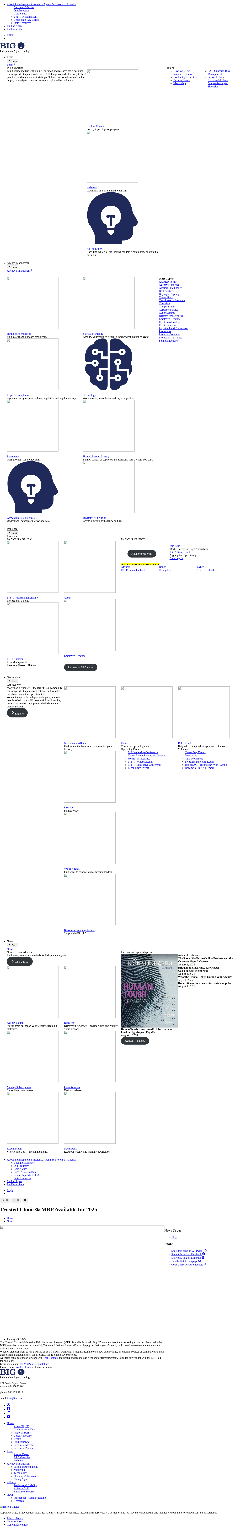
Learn (10, 64)
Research (69, 1022)
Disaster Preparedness (171, 315)
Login (10, 34)
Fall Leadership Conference (143, 752)
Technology (89, 395)
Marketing (19, 1469)
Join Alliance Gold (180, 552)
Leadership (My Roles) (26, 19)
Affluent (125, 566)
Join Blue (175, 545)
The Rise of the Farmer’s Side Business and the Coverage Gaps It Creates (205, 960)
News (10, 949)
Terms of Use (14, 1521)
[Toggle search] (5, 1200)
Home (10, 1218)
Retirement (13, 456)
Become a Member (24, 7)
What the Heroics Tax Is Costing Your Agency (205, 976)
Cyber (67, 597)
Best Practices (166, 291)
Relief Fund (184, 743)
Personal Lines (216, 77)
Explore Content (96, 126)
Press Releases (72, 1087)
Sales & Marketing (93, 333)
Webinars (92, 187)
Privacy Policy (15, 1518)
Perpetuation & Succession (173, 328)
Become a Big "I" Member (199, 767)
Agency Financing (169, 284)
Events (124, 743)
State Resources (22, 22)
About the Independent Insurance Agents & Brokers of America (41, 4)
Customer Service (168, 309)
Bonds (162, 566)
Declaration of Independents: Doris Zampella (204, 983)
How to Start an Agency (96, 456)
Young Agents (71, 868)
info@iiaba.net (15, 1398)
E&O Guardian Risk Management (219, 72)
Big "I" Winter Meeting (140, 761)
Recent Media (14, 1148)
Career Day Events (195, 752)
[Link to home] (12, 48)
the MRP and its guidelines (34, 1364)
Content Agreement (17, 1524)
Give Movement (194, 758)
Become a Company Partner (79, 930)
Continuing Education (185, 77)
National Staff (21, 1432)
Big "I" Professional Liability (23, 597)
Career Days (166, 297)
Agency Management (18, 270)
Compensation (167, 306)
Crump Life (165, 570)
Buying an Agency (169, 294)
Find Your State (15, 29)
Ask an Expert (94, 248)
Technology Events (138, 767)
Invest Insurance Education (199, 761)
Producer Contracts (169, 334)
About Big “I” (21, 1426)
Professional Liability (170, 337)
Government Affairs (75, 743)
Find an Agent (14, 25)
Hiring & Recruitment (19, 333)
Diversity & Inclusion (94, 517)
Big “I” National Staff (26, 16)
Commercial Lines (218, 80)
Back (14, 61)
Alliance (11, 1482)
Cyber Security (167, 312)
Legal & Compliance (18, 395)
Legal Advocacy (23, 1435)
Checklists (164, 303)
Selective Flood (205, 570)
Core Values (20, 13)
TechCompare (50, 1357)
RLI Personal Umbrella (133, 570)
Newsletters (70, 1148)
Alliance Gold (21, 1488)
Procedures (165, 331)
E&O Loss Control (169, 322)
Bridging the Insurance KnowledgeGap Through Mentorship (198, 969)
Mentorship (179, 83)
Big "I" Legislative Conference (145, 764)
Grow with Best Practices (21, 517)
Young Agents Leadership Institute (146, 755)
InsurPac (68, 807)
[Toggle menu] (16, 1200)
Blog (174, 1237)
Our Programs (21, 10)
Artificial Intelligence (170, 287)
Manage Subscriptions (19, 1087)
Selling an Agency (169, 340)
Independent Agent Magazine (218, 85)
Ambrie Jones (23, 1367)
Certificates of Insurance (172, 300)
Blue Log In (176, 558)
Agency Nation (15, 1022)
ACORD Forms (168, 281)
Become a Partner (23, 1448)
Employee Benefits (169, 318)
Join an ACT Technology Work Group (206, 764)
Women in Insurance (139, 758)
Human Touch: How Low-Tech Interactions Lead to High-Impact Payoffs (146, 1031)
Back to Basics (181, 80)
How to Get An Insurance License (183, 72)
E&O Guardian (167, 325)
